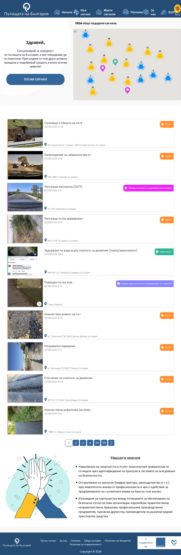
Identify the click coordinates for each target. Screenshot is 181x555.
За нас (153, 12)
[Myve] (174, 542)
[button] (127, 90)
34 (97, 443)
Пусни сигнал (35, 79)
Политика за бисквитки (118, 540)
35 (104, 443)
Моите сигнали (109, 12)
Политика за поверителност (85, 544)
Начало (65, 12)
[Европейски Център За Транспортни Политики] (160, 543)
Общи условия (92, 540)
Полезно (135, 12)
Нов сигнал (85, 12)
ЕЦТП (171, 12)
